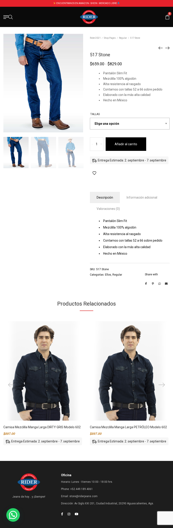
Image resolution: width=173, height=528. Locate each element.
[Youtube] (76, 514)
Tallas (95, 114)
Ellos (108, 274)
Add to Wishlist (94, 173)
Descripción (105, 197)
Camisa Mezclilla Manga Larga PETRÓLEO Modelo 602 (128, 427)
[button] (13, 515)
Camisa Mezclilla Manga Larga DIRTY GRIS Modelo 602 (42, 427)
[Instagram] (69, 514)
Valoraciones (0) (108, 209)
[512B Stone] (160, 47)
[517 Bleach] (167, 47)
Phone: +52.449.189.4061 (77, 489)
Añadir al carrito (126, 144)
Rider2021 (95, 38)
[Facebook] (62, 514)
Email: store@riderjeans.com (79, 496)
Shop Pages (110, 38)
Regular (123, 38)
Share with (151, 274)
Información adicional (142, 197)
